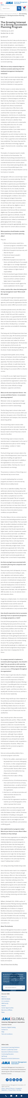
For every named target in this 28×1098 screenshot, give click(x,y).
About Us (4, 996)
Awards (3, 1005)
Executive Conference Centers (9, 1052)
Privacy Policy (11, 1090)
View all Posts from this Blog (9, 964)
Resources (8, 14)
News (3, 1012)
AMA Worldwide (5, 999)
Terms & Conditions (7, 1034)
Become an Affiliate (6, 1010)
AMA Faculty (4, 1003)
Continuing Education (7, 1054)
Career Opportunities (7, 1008)
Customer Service (6, 1024)
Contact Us (4, 1029)
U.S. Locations (5, 1001)
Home (1, 14)
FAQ (2, 1032)
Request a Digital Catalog (8, 1027)
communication (5, 669)
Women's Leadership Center (9, 1049)
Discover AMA (5, 994)
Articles (15, 14)
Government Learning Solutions (10, 1047)
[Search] (19, 8)
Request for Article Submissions (10, 1058)
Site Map (19, 1090)
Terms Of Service (10, 1088)
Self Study (4, 1056)
